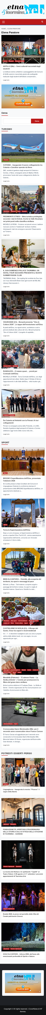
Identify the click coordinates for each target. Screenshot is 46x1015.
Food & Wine (7, 366)
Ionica (5, 61)
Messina (11, 61)
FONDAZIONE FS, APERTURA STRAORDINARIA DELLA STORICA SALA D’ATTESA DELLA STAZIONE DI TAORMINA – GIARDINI (23, 832)
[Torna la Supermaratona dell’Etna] (23, 513)
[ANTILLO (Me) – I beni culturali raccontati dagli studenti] (23, 49)
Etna (19, 211)
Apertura (13, 211)
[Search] (42, 22)
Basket (31, 620)
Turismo (6, 159)
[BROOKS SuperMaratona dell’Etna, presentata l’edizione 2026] (23, 461)
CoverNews (33, 1009)
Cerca (4, 113)
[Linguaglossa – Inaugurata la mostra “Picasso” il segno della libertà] (23, 772)
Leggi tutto (6, 80)
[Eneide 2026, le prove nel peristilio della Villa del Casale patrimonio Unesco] (23, 897)
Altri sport (14, 620)
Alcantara (6, 211)
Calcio (36, 620)
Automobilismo (22, 620)
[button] (3, 21)
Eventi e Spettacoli (9, 866)
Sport (5, 473)
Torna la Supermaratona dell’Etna (16, 530)
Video (31, 623)
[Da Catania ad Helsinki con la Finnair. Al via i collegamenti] (23, 403)
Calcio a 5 (6, 623)
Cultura (6, 784)
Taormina (6, 265)
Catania (6, 415)
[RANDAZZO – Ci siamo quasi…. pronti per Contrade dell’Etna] (23, 354)
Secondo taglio (19, 61)
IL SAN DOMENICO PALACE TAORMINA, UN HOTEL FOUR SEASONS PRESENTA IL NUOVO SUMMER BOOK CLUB (22, 273)
